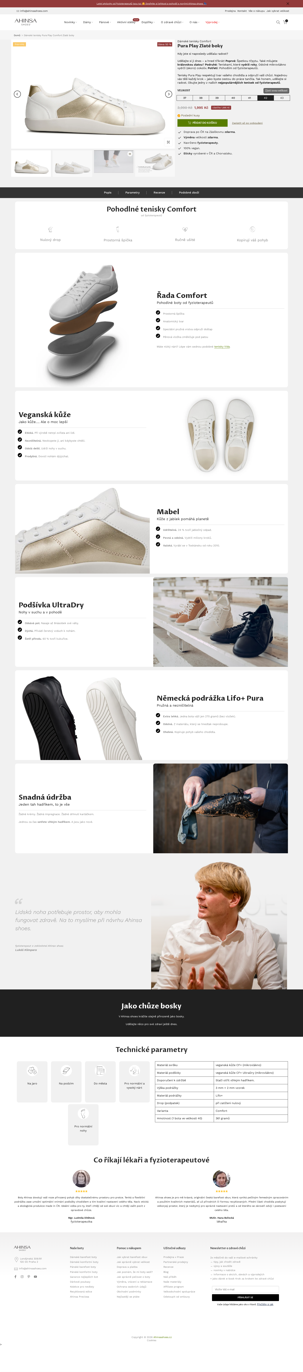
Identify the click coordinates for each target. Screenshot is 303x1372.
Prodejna (230, 10)
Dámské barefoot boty (83, 1257)
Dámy (87, 22)
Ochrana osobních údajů (131, 1286)
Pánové (104, 22)
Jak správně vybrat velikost (133, 1262)
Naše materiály (172, 1281)
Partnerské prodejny (175, 1262)
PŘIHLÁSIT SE (245, 1297)
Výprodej (211, 22)
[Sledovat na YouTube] (35, 1277)
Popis (107, 192)
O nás (193, 22)
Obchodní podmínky (129, 1291)
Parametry (132, 192)
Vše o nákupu (256, 10)
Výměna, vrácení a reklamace (134, 1281)
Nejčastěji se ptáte (128, 1296)
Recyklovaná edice (81, 1291)
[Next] (168, 94)
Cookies (151, 1340)
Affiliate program (173, 1286)
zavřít (15, 3)
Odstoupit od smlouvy (176, 1296)
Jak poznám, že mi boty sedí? (135, 1272)
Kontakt (242, 10)
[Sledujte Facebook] (15, 1277)
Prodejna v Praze (173, 1257)
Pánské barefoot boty (83, 1266)
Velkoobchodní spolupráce (179, 1291)
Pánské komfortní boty (83, 1272)
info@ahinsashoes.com (34, 10)
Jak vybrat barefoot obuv (132, 1257)
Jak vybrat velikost (278, 10)
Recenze (159, 192)
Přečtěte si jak (265, 1304)
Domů (17, 35)
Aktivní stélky (127, 22)
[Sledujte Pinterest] (28, 1277)
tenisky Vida (222, 346)
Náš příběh (170, 1276)
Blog (165, 1272)
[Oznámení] (151, 3)
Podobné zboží (189, 192)
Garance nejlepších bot (84, 1276)
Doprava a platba (127, 1266)
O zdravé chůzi (171, 22)
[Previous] (17, 94)
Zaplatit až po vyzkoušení (247, 122)
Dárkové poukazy (80, 1281)
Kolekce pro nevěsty (82, 1286)
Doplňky (147, 22)
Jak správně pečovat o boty (133, 1276)
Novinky (69, 22)
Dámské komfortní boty (84, 1262)
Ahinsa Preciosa (79, 1296)
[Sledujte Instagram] (22, 1277)
